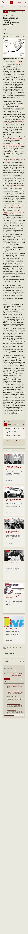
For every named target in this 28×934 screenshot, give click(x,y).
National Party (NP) (11, 629)
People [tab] (7, 679)
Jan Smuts (21, 105)
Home (2, 6)
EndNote (5, 443)
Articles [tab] (7, 681)
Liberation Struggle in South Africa (12, 531)
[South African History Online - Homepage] (2, 2)
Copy (23, 428)
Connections (7, 36)
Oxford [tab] (14, 424)
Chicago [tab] (22, 424)
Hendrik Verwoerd (14, 205)
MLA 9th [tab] (18, 424)
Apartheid (19, 61)
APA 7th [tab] (5, 424)
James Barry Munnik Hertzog (14, 138)
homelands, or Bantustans (17, 185)
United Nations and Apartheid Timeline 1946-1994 (14, 468)
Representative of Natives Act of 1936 (12, 145)
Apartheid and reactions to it (14, 563)
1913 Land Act (18, 63)
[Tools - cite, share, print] (14, 2)
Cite (16, 36)
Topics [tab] (20, 679)
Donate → (5, 648)
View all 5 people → (9, 715)
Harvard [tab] (9, 424)
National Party (14, 159)
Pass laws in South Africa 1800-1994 (13, 500)
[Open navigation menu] (25, 2)
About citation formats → (19, 443)
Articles (7, 6)
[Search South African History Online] (11, 2)
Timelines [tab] (13, 679)
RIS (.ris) (18, 440)
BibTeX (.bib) (10, 440)
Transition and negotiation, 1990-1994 (14, 596)
